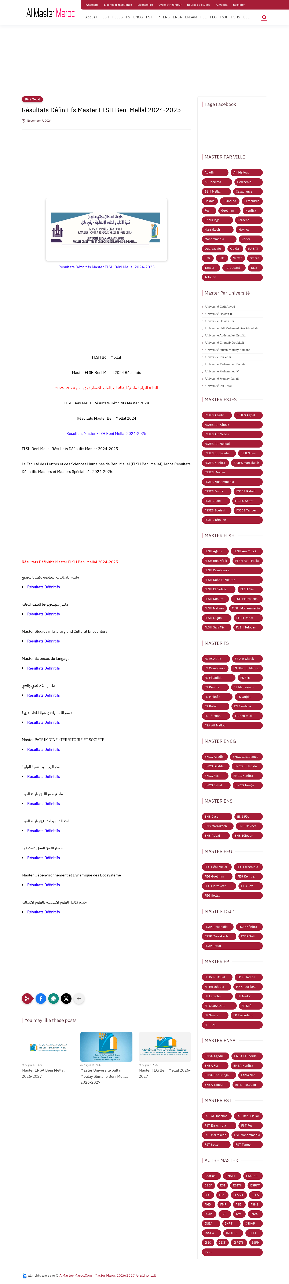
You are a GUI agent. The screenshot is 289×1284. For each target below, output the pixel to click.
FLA (221, 1195)
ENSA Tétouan (245, 1084)
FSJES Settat (244, 501)
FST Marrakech (215, 1135)
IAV (238, 1214)
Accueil (91, 17)
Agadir (209, 172)
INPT (229, 1223)
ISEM (252, 1233)
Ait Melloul (241, 172)
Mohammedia (214, 239)
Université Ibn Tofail (219, 385)
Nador (245, 239)
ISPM (256, 1242)
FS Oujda (243, 696)
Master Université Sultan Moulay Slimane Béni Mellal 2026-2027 (104, 1076)
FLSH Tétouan (246, 627)
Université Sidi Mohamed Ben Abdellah (231, 328)
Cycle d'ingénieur (170, 5)
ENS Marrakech (216, 826)
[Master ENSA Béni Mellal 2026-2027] (48, 1047)
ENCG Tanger (245, 785)
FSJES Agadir (214, 415)
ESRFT (255, 1185)
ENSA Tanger (214, 1084)
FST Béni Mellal (248, 1116)
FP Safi (247, 1005)
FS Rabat (211, 706)
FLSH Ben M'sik (216, 560)
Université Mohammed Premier (225, 364)
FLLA (255, 1195)
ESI (222, 1185)
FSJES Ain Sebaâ (217, 434)
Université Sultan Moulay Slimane (227, 349)
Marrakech (212, 229)
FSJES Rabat (245, 491)
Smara (254, 258)
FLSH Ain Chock (245, 551)
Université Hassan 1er (219, 321)
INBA (208, 1223)
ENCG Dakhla (214, 766)
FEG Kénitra (246, 876)
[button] (41, 998)
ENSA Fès (212, 1065)
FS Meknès (212, 696)
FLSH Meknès (214, 608)
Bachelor (239, 5)
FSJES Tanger (246, 510)
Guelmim (227, 210)
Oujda (234, 248)
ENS (166, 17)
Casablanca (244, 191)
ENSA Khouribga (217, 1075)
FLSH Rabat (244, 618)
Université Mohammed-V (222, 371)
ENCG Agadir (214, 756)
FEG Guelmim (214, 876)
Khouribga (212, 220)
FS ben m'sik (244, 716)
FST (149, 17)
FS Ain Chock (244, 658)
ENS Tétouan (244, 835)
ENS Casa (211, 816)
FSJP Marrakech (216, 936)
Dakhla (210, 201)
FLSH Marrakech (246, 599)
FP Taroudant (243, 1015)
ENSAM (191, 17)
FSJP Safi (248, 936)
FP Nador (244, 996)
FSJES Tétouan (215, 520)
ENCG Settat (213, 785)
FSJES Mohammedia (219, 481)
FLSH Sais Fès (215, 627)
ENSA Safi (248, 1075)
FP (158, 17)
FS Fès (245, 677)
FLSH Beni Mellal (247, 560)
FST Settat (212, 1144)
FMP (223, 1204)
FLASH (238, 1195)
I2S (223, 1214)
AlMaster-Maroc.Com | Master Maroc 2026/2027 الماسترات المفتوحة (108, 1275)
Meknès (243, 229)
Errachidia (251, 201)
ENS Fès (243, 816)
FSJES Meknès (215, 472)
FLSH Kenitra (214, 599)
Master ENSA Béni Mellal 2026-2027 (43, 1073)
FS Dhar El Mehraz (246, 668)
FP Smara (211, 1015)
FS (128, 17)
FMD (208, 1204)
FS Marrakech (244, 687)
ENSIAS (251, 1176)
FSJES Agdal (246, 415)
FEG (213, 17)
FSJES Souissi (215, 510)
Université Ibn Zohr (218, 357)
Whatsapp (92, 5)
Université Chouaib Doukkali (224, 342)
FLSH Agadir (214, 551)
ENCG (138, 17)
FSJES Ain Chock (217, 424)
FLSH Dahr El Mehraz (220, 579)
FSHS (235, 17)
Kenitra (250, 210)
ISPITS (239, 1242)
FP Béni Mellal (215, 977)
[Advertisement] (144, 63)
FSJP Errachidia (216, 926)
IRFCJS (231, 1233)
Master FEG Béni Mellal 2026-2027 (165, 1073)
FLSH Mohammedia (246, 608)
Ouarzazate (213, 248)
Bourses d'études (198, 5)
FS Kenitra (212, 687)
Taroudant (232, 267)
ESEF (247, 17)
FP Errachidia (214, 986)
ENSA (177, 17)
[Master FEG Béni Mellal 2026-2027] (165, 1047)
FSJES (117, 17)
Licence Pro (145, 5)
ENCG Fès (212, 775)
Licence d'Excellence (118, 5)
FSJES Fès (248, 453)
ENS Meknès (247, 826)
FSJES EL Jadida (217, 453)
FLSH (104, 17)
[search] (264, 17)
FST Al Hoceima (216, 1116)
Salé (222, 258)
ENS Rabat (212, 835)
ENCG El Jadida (245, 766)
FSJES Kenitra (215, 462)
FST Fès (246, 1125)
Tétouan (210, 277)
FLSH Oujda (213, 618)
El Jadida (229, 201)
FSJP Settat (213, 946)
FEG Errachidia (247, 867)
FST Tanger (243, 1144)
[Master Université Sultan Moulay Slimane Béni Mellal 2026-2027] (106, 1047)
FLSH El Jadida (215, 589)
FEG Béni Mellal (216, 867)
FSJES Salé (213, 501)
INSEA (209, 1233)
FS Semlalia (242, 706)
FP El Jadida (246, 977)
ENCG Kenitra (243, 775)
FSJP (224, 17)
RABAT (253, 248)
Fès (207, 210)
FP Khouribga (246, 986)
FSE (203, 17)
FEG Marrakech (216, 886)
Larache (243, 220)
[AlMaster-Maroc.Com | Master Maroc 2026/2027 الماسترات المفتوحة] (50, 12)
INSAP (250, 1223)
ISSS (208, 1252)
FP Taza (210, 1024)
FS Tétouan (213, 716)
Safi (207, 258)
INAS (254, 1214)
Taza (253, 267)
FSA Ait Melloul (215, 725)
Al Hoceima (213, 182)
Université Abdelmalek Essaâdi (225, 335)
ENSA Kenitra (243, 1065)
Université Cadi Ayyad (220, 306)
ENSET (231, 1176)
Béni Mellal (32, 99)
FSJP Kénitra (247, 926)
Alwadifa (221, 5)
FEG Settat (212, 895)
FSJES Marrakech (246, 462)
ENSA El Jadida (245, 1056)
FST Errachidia (215, 1125)
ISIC (208, 1242)
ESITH (237, 1185)
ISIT (222, 1242)
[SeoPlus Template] (24, 1275)
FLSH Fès (247, 589)
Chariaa (210, 1176)
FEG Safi (247, 886)
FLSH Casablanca (217, 570)
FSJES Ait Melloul (217, 443)
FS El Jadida (213, 677)
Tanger (210, 267)
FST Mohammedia (247, 1135)
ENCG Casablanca (245, 756)
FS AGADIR (213, 658)
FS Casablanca (215, 668)
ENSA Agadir (214, 1056)
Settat (237, 258)
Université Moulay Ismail (222, 378)
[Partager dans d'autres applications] (79, 998)
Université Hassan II (218, 313)
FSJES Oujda (214, 491)
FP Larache (213, 996)
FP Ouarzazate (215, 1005)
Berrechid (244, 182)
